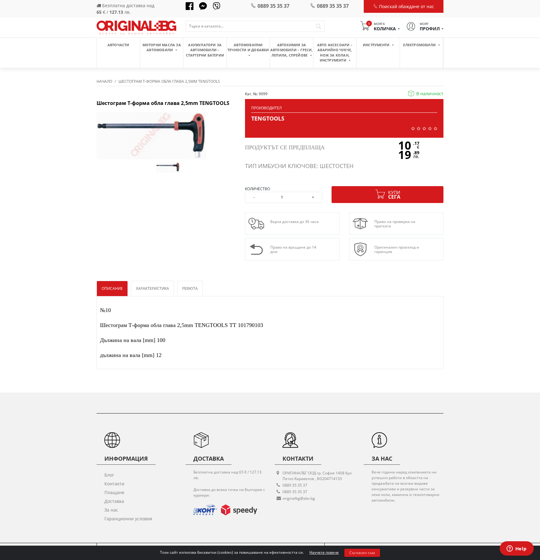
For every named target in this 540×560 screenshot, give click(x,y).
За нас (111, 510)
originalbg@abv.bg (298, 498)
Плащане (114, 492)
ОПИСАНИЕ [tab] (112, 288)
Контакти (114, 484)
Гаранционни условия (128, 519)
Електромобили (420, 44)
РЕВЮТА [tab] (190, 288)
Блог (109, 475)
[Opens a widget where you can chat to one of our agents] (516, 549)
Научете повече (324, 552)
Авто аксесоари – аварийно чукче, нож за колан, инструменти (334, 52)
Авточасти (118, 44)
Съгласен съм (362, 552)
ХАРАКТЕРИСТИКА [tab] (152, 288)
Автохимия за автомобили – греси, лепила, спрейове (291, 49)
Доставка (114, 501)
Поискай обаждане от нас (406, 6)
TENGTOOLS (267, 118)
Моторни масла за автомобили (161, 47)
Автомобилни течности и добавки (248, 47)
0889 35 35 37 (273, 5)
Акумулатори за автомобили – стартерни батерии (205, 49)
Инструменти (376, 44)
